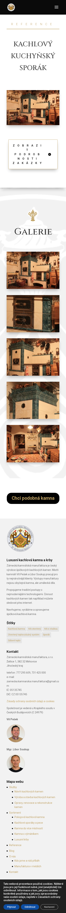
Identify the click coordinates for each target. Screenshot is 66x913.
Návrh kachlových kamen (28, 791)
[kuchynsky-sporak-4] (33, 332)
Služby (13, 787)
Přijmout (11, 907)
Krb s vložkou (51, 629)
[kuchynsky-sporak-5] (33, 288)
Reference (15, 845)
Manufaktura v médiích (27, 866)
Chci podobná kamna (33, 498)
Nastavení (49, 907)
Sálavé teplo (14, 640)
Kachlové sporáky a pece (28, 822)
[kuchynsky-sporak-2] (33, 375)
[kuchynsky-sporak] (33, 462)
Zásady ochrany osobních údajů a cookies (30, 701)
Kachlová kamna (16, 629)
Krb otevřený (34, 629)
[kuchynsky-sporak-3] (33, 418)
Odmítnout (30, 907)
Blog (11, 850)
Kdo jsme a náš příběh (27, 860)
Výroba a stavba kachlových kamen (34, 797)
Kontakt (13, 872)
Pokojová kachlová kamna (29, 817)
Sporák (46, 634)
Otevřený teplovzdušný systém (23, 634)
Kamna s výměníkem (26, 833)
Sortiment (15, 812)
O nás (12, 856)
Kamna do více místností (28, 828)
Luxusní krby (21, 839)
